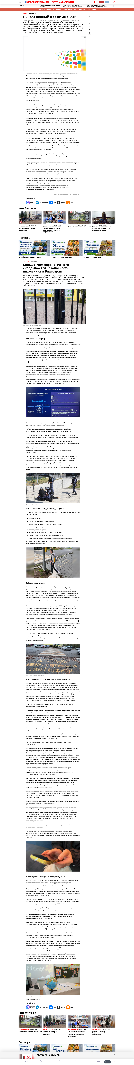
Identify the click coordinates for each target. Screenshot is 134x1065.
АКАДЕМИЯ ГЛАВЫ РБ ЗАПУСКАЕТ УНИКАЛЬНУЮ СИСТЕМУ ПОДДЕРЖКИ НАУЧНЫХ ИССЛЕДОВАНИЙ (97, 6)
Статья (21, 6)
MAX (101, 2)
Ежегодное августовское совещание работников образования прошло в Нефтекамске (67, 10)
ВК (107, 2)
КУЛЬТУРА (25, 13)
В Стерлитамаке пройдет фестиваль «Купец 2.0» (49, 6)
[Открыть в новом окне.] (30, 202)
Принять (107, 1062)
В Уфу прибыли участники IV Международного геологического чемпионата (72, 6)
